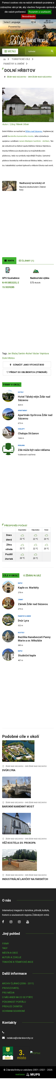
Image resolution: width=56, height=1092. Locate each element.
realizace (20, 1074)
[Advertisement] (28, 228)
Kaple (20, 583)
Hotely (20, 392)
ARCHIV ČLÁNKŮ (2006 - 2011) (18, 983)
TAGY (4, 948)
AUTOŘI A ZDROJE (11, 957)
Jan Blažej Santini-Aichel (19, 353)
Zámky (20, 599)
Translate (17, 31)
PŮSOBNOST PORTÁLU (14, 1001)
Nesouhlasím (28, 16)
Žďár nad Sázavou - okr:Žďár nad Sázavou (29, 77)
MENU (11, 51)
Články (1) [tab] (27, 260)
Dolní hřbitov (8, 358)
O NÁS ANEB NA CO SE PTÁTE (17, 997)
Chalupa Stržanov (28, 433)
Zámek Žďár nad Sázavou (33, 604)
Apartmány (22, 410)
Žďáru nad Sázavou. (34, 131)
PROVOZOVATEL (10, 988)
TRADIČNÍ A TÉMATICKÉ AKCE (17, 962)
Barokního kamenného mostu (20, 136)
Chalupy (21, 429)
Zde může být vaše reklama (34, 449)
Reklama (21, 445)
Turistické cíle (21, 59)
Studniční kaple (27, 655)
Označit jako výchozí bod (27, 364)
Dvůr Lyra (23, 620)
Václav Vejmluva (41, 353)
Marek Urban (22, 124)
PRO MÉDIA (8, 992)
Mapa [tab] (10, 260)
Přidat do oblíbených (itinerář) (28, 372)
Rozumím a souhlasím (40, 11)
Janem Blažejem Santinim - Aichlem (34, 141)
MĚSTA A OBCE (10, 952)
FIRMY (5, 943)
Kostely (21, 632)
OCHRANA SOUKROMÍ (13, 1011)
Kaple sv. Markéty (28, 587)
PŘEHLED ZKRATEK (12, 1006)
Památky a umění (13, 63)
